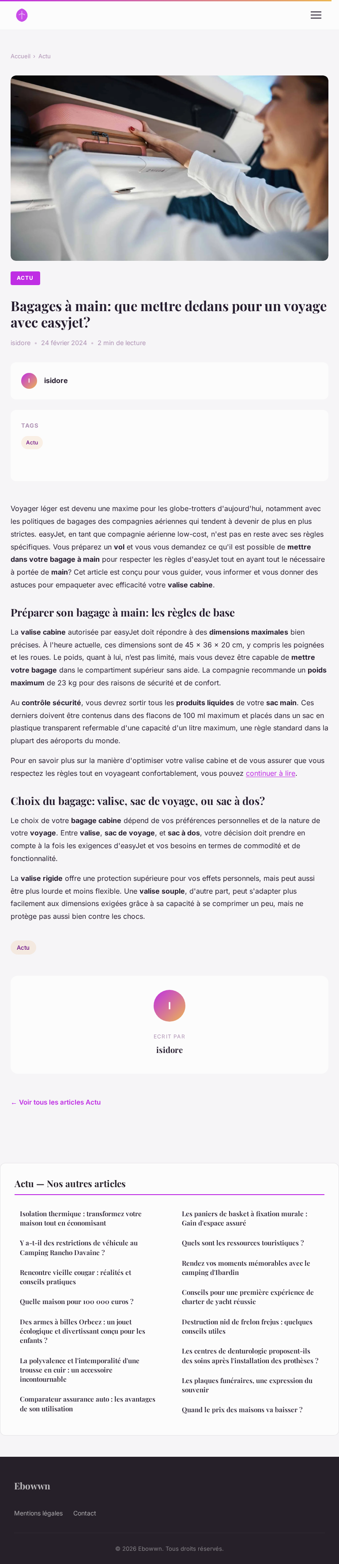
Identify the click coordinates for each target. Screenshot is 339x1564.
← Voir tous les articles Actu (56, 1102)
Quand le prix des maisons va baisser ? (242, 1409)
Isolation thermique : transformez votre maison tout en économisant (81, 1218)
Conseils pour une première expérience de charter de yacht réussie (248, 1297)
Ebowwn (32, 1485)
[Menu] (316, 15)
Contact (84, 1513)
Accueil (20, 56)
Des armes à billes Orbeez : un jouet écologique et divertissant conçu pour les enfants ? (82, 1331)
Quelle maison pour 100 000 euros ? (76, 1301)
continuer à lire (270, 773)
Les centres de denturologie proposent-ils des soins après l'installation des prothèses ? (250, 1355)
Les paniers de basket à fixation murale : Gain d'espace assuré (244, 1218)
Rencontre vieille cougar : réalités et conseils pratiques (75, 1277)
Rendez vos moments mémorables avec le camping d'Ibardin (246, 1268)
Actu (44, 56)
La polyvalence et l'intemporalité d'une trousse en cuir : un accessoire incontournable (79, 1370)
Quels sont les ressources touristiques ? (243, 1242)
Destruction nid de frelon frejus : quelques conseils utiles (247, 1326)
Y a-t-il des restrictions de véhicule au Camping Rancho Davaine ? (79, 1247)
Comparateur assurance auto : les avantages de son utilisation (87, 1404)
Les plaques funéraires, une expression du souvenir (247, 1385)
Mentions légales (38, 1513)
